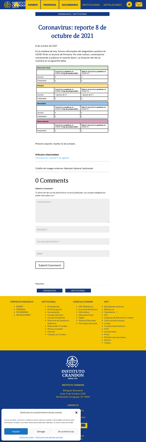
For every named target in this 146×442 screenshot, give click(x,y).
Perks (106, 334)
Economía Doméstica (88, 309)
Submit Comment (49, 265)
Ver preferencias (66, 431)
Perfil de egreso (54, 309)
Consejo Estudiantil (56, 317)
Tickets (107, 343)
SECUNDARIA (22, 312)
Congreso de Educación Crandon (118, 317)
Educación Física (86, 315)
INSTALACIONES (113, 4)
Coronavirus (64, 14)
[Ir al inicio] (16, 4)
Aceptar (16, 431)
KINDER (19, 306)
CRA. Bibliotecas (86, 306)
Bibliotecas (109, 309)
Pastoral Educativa (87, 320)
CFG (106, 315)
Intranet (51, 331)
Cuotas (107, 323)
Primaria (49, 4)
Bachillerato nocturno (114, 306)
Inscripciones (53, 312)
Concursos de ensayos (114, 320)
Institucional (80, 14)
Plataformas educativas (115, 337)
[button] (76, 412)
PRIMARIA (20, 309)
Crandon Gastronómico (114, 326)
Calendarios (109, 312)
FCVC (106, 329)
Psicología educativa (88, 323)
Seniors (107, 340)
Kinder (33, 4)
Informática (84, 312)
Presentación (53, 306)
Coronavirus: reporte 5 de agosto (52, 157)
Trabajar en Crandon (56, 334)
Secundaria (70, 4)
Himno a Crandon (55, 329)
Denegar (41, 431)
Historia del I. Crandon (57, 326)
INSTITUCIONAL (91, 4)
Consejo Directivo (55, 315)
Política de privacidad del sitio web (49, 437)
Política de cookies (26, 437)
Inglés (81, 317)
